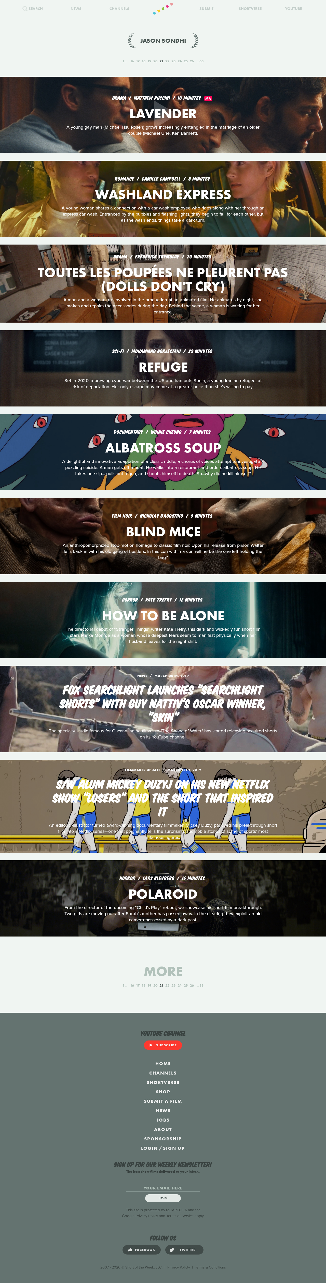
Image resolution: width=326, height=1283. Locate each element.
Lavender (163, 113)
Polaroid (163, 894)
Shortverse (163, 1082)
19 (149, 61)
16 (132, 61)
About (163, 1129)
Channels (163, 1073)
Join (163, 1198)
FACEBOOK (145, 1249)
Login (149, 1148)
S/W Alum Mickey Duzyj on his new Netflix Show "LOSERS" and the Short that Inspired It (163, 797)
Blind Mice (163, 531)
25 (186, 61)
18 (143, 61)
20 (155, 61)
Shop (163, 1092)
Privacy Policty (178, 1267)
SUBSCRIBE (166, 1045)
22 (167, 61)
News (163, 1110)
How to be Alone (163, 615)
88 (201, 61)
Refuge (163, 367)
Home (163, 1063)
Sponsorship (163, 1139)
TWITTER (188, 1249)
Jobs (163, 1120)
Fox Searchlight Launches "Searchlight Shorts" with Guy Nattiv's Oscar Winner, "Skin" (163, 702)
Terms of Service (180, 1216)
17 (138, 61)
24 (180, 61)
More (163, 971)
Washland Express (163, 194)
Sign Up (174, 1148)
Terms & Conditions (210, 1267)
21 (161, 61)
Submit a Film (163, 1101)
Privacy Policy (146, 1216)
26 (192, 61)
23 (173, 61)
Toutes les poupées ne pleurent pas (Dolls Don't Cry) (163, 279)
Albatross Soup (163, 448)
